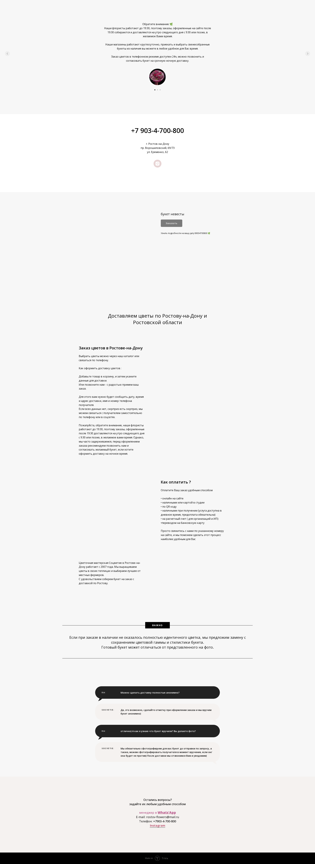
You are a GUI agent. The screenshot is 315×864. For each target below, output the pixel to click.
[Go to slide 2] (157, 89)
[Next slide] (307, 53)
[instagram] (157, 164)
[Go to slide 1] (154, 89)
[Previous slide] (7, 53)
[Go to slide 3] (160, 89)
